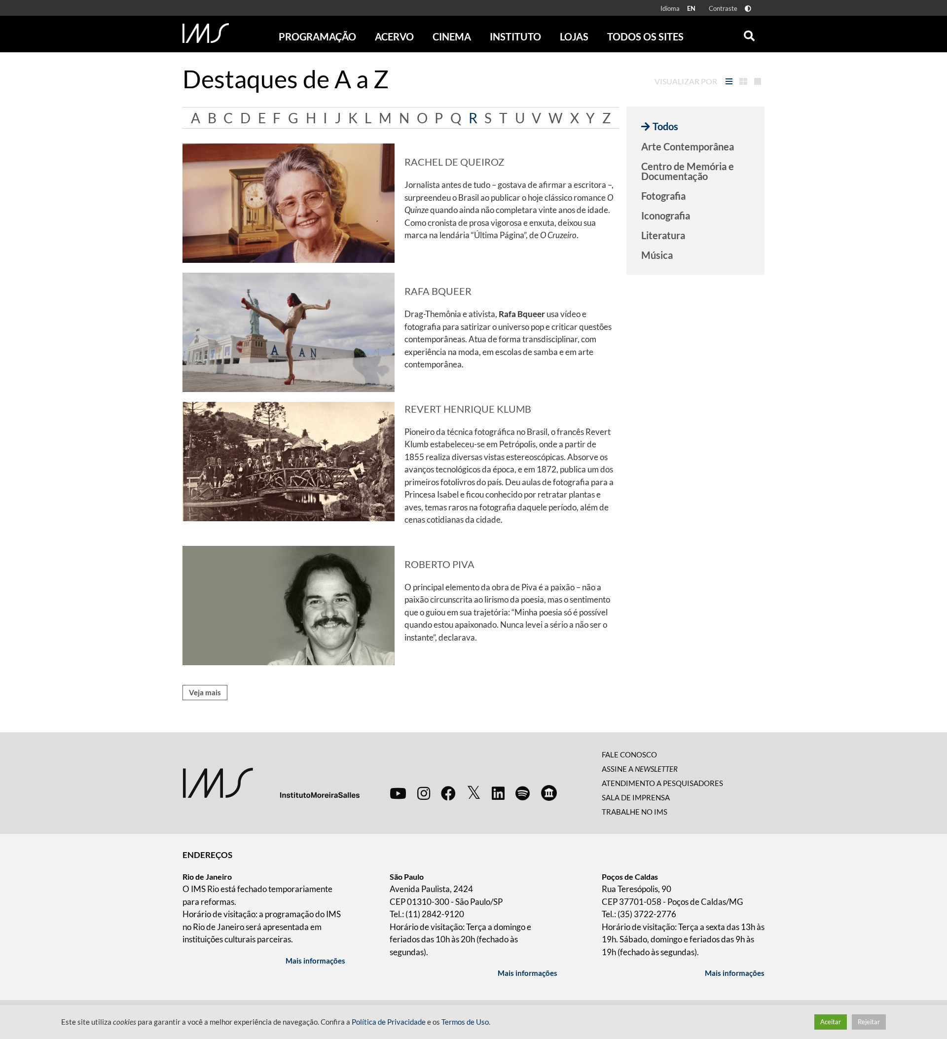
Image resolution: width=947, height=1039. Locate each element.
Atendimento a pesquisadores (662, 783)
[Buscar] (749, 33)
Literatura (663, 235)
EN (691, 8)
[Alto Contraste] (748, 8)
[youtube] (398, 793)
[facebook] (448, 793)
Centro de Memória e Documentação (687, 171)
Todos (665, 126)
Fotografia (663, 196)
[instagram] (423, 793)
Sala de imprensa (636, 797)
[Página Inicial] (205, 33)
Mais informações (315, 960)
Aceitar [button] (830, 1022)
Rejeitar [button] (869, 1022)
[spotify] (522, 793)
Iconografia (665, 215)
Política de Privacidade (389, 1022)
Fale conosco (629, 754)
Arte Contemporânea (687, 146)
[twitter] (474, 793)
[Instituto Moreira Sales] (271, 782)
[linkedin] (498, 793)
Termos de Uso (465, 1022)
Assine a (640, 768)
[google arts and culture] (549, 793)
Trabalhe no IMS (634, 811)
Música (657, 255)
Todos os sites (645, 36)
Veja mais (205, 692)
